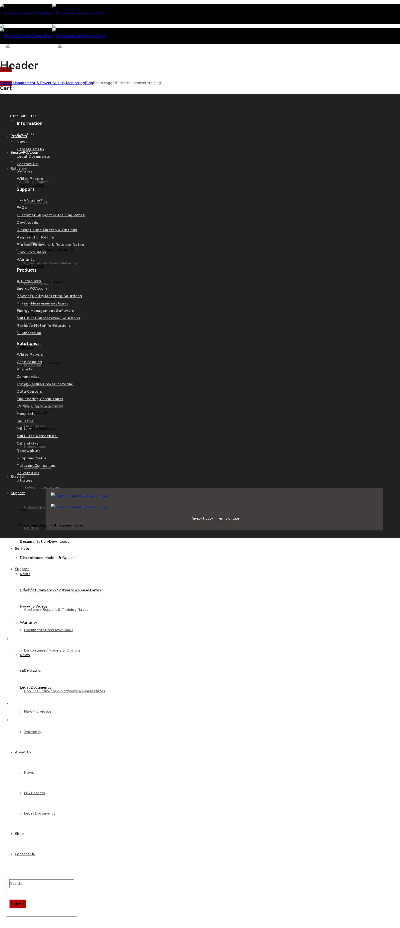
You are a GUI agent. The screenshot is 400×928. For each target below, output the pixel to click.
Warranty (25, 259)
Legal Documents (33, 156)
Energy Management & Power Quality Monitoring (42, 82)
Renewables (29, 450)
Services (25, 171)
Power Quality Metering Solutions (49, 295)
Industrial (26, 421)
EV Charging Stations (37, 406)
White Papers (30, 178)
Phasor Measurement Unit (41, 303)
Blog (89, 82)
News (22, 141)
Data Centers (29, 391)
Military (24, 428)
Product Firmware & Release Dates (50, 244)
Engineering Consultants (40, 398)
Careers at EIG (30, 149)
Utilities (25, 480)
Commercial (28, 376)
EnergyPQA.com (32, 288)
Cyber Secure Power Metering (45, 384)
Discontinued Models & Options (47, 229)
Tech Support (30, 200)
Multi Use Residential (37, 436)
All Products (29, 281)
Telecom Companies (36, 465)
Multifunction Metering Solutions (48, 318)
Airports (25, 369)
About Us (25, 134)
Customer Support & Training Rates (51, 215)
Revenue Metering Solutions (44, 325)
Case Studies (29, 361)
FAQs (22, 207)
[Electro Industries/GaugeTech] (52, 13)
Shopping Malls (31, 458)
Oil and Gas (28, 443)
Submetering (29, 332)
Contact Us (27, 163)
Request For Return (35, 237)
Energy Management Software (45, 310)
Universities (28, 473)
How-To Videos (31, 252)
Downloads (27, 222)
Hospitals (26, 413)
